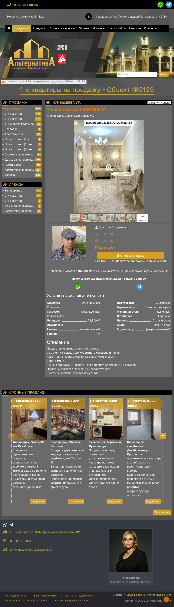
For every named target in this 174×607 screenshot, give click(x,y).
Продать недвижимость (46, 595)
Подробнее (38, 501)
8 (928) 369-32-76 (111, 234)
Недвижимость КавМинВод (25, 16)
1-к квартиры (16, 81)
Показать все (162, 512)
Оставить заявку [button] (61, 28)
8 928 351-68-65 (26, 5)
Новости (135, 28)
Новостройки (116, 28)
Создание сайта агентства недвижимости (149, 594)
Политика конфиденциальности (71, 600)
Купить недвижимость (15, 595)
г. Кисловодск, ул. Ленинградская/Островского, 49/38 (130, 16)
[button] (108, 165)
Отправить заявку (131, 255)
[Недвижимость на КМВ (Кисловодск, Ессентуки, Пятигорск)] (3, 81)
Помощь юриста (11, 600)
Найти (163, 74)
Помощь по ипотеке (37, 600)
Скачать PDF (106, 247)
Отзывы (84, 28)
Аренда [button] (38, 28)
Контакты (150, 28)
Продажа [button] (20, 28)
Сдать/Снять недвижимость (79, 595)
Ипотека (98, 28)
